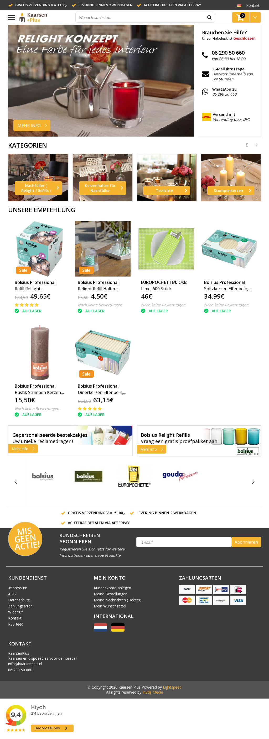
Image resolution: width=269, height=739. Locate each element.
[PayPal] (221, 600)
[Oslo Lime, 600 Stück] (166, 249)
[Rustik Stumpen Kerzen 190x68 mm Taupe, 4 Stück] (40, 352)
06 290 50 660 (20, 669)
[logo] (45, 17)
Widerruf (15, 612)
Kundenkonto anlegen (112, 587)
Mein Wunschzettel (110, 605)
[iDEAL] (238, 589)
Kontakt (15, 618)
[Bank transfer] (187, 589)
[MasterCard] (187, 600)
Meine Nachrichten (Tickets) (117, 599)
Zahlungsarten (20, 605)
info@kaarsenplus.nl (25, 663)
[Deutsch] (239, 5)
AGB (12, 593)
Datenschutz (19, 599)
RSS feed (15, 624)
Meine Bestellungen (110, 593)
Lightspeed (172, 687)
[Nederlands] (100, 630)
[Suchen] (210, 17)
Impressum (17, 587)
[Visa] (238, 600)
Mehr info (20, 448)
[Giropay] (221, 589)
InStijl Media (152, 692)
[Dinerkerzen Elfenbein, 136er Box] (103, 352)
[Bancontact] (204, 600)
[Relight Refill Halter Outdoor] (103, 249)
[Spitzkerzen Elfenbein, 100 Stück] (229, 249)
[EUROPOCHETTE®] (134, 476)
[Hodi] (226, 482)
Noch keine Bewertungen (100, 304)
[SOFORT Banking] (204, 589)
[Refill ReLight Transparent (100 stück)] (40, 249)
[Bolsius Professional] (88, 476)
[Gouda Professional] (180, 476)
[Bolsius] (43, 476)
